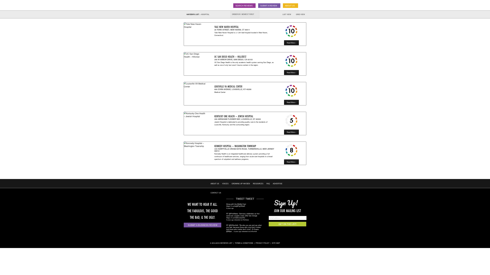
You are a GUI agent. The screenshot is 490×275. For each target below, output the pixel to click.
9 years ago (230, 208)
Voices (225, 184)
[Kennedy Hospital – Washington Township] (195, 145)
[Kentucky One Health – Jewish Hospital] (195, 115)
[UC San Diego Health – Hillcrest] (195, 55)
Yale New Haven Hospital (226, 27)
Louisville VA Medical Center (228, 86)
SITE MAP (276, 243)
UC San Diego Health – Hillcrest (230, 57)
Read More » (291, 43)
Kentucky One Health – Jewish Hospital (233, 116)
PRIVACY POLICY (263, 243)
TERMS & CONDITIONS (244, 243)
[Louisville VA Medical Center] (195, 85)
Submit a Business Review (202, 225)
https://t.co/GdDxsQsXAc (235, 218)
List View (288, 14)
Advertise (277, 184)
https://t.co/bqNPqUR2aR (235, 206)
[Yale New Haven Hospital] (195, 25)
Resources (258, 184)
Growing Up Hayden (241, 184)
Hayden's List (193, 14)
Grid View (301, 14)
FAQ (268, 184)
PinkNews (246, 220)
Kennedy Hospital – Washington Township (235, 146)
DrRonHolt (253, 231)
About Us (215, 184)
